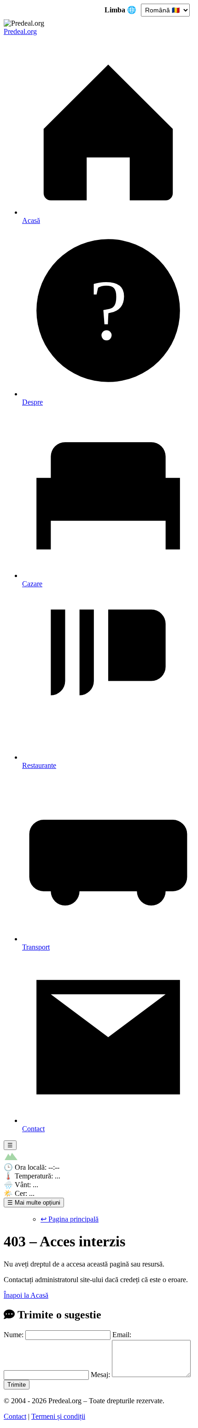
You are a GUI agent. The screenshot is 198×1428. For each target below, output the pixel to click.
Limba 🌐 (121, 10)
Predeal (20, 31)
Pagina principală (70, 1219)
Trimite (16, 1384)
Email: (121, 1335)
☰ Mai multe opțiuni (33, 1202)
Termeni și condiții (58, 1416)
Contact (15, 1416)
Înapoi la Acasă (26, 1295)
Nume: (13, 1335)
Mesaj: (100, 1374)
